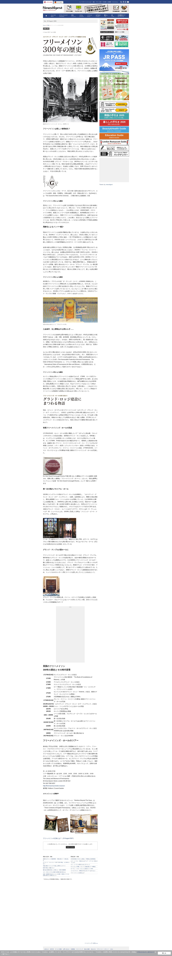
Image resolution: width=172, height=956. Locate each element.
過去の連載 (87, 949)
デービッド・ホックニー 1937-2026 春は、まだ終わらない (56, 863)
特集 (48, 25)
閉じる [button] (164, 953)
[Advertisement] (70, 635)
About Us (93, 949)
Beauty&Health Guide (114, 129)
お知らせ (46, 949)
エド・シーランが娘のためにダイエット (80, 864)
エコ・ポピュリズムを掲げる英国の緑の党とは (54, 872)
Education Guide (114, 136)
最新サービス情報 (112, 32)
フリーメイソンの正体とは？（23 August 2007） (59, 838)
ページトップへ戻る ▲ (91, 943)
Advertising (115, 1)
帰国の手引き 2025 (114, 116)
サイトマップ (79, 949)
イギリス (48, 2)
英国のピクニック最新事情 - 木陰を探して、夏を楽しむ (56, 859)
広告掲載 (105, 1)
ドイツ (58, 2)
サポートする (70, 847)
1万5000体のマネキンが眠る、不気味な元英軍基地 (83, 858)
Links (111, 949)
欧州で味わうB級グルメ (48, 867)
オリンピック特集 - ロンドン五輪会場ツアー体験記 (83, 866)
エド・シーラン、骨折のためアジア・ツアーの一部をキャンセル (84, 862)
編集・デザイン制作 (97, 1)
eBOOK (52, 949)
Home (44, 25)
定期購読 (109, 1)
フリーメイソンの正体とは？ (78, 872)
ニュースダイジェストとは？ (85, 1)
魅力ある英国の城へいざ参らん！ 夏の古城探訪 (54, 869)
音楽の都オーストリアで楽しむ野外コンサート (54, 865)
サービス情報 (58, 949)
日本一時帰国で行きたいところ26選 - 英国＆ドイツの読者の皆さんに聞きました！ (56, 875)
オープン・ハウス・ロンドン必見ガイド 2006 (82, 868)
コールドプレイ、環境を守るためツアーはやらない (83, 870)
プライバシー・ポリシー (145, 952)
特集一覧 (46, 28)
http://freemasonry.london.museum (54, 786)
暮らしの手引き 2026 (114, 123)
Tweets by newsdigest (106, 184)
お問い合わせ (66, 949)
